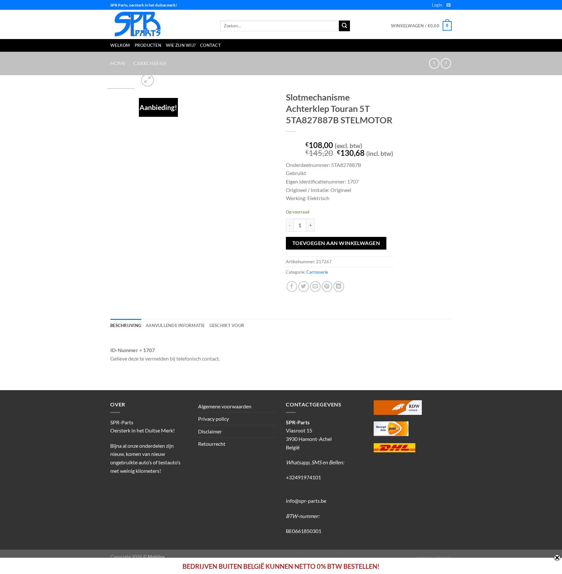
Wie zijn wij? (180, 45)
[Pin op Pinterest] (327, 286)
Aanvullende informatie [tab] (175, 325)
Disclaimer (210, 431)
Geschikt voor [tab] (226, 325)
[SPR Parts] (160, 24)
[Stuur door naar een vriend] (315, 286)
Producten (148, 45)
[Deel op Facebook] (292, 286)
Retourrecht (211, 444)
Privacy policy (213, 419)
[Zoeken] (344, 26)
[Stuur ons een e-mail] (448, 5)
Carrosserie (150, 63)
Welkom (120, 45)
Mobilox (156, 556)
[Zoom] (147, 80)
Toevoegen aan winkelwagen (336, 243)
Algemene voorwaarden (224, 406)
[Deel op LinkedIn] (338, 286)
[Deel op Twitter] (303, 286)
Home (118, 63)
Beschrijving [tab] (125, 325)
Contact (210, 45)
